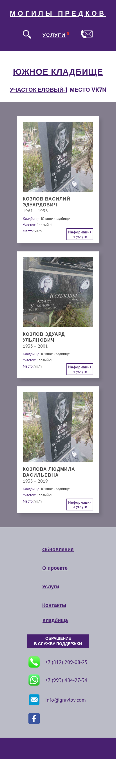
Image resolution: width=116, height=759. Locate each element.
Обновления (58, 549)
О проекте (55, 568)
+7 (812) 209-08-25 (66, 662)
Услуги (50, 586)
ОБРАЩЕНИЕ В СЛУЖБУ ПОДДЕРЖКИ (58, 641)
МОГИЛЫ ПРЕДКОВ (58, 13)
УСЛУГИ (54, 35)
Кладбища (55, 620)
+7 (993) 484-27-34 (66, 680)
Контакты (54, 605)
